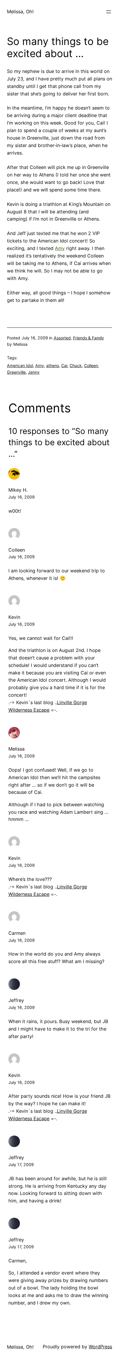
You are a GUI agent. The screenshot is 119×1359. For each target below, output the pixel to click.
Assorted (62, 337)
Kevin (14, 617)
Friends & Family (88, 337)
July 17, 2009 (21, 1164)
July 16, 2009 (21, 497)
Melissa (16, 749)
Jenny (34, 372)
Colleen (91, 365)
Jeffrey (16, 1000)
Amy (60, 248)
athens (52, 365)
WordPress (100, 1346)
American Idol (20, 365)
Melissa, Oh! (20, 11)
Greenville (16, 372)
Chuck (76, 365)
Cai (64, 365)
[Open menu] (108, 11)
